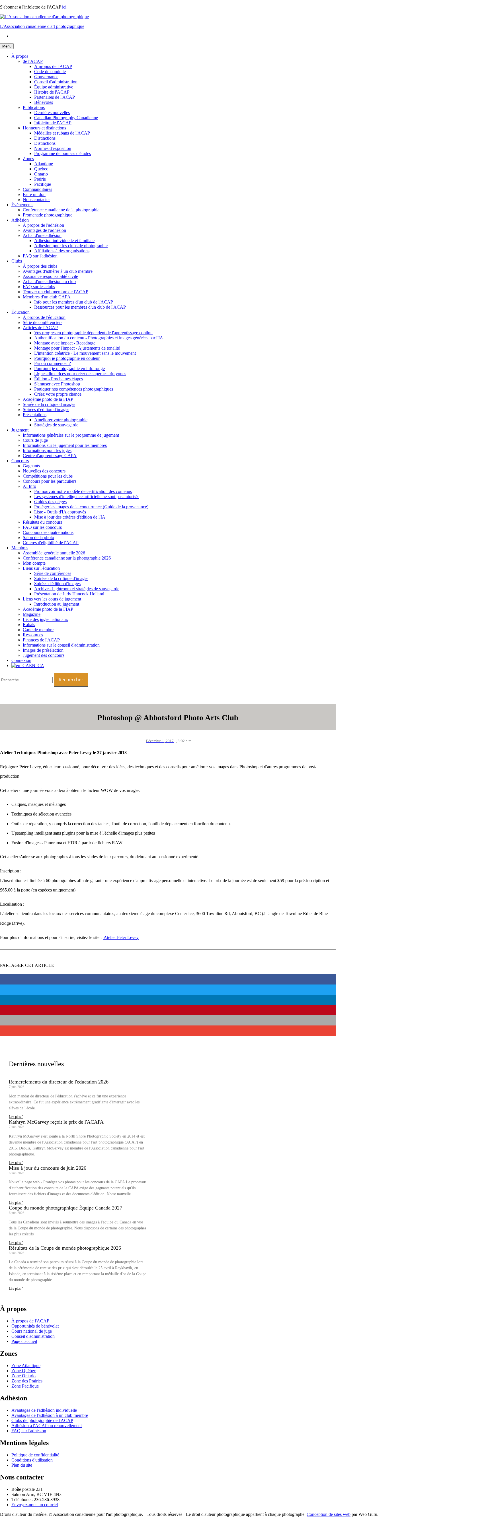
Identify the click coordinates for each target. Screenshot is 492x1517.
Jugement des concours (43, 655)
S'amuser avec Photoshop (57, 383)
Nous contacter (36, 199)
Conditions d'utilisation (32, 1460)
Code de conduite (50, 71)
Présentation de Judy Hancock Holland (69, 593)
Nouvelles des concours (44, 470)
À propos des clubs (40, 266)
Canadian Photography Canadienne (66, 117)
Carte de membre (38, 629)
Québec (41, 168)
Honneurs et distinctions (44, 127)
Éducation (20, 312)
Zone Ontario (23, 1375)
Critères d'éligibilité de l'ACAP (51, 542)
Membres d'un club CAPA (47, 296)
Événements (22, 204)
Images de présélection (43, 650)
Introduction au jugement (56, 604)
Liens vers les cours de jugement (52, 599)
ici (64, 7)
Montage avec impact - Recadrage (64, 342)
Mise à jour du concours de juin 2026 (47, 1168)
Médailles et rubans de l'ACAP (62, 133)
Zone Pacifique (25, 1386)
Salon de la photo (38, 537)
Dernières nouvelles (52, 112)
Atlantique (43, 163)
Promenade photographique (47, 214)
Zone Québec (23, 1370)
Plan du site (21, 1465)
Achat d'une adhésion (42, 235)
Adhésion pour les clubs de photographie (71, 245)
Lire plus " (16, 1117)
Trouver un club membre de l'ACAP (55, 291)
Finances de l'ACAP (41, 639)
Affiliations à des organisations (61, 250)
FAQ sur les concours (42, 527)
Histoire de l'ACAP (51, 92)
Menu (6, 46)
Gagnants (31, 465)
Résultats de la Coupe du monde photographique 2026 (65, 1248)
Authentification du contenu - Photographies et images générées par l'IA (98, 337)
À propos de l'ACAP (53, 66)
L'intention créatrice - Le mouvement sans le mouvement (85, 353)
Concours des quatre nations (48, 532)
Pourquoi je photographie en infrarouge (69, 368)
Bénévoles (43, 102)
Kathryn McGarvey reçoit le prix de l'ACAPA (56, 1122)
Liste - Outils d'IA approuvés (60, 511)
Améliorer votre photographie (60, 419)
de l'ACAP (33, 61)
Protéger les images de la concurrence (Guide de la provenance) (91, 506)
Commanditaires (37, 189)
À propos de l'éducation (44, 317)
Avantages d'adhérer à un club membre (58, 271)
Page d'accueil (24, 1341)
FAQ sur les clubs (39, 286)
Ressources (33, 634)
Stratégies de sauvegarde (56, 424)
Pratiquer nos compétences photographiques (73, 389)
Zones (28, 158)
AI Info (29, 486)
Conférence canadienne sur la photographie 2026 (67, 558)
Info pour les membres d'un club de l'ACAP (73, 302)
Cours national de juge (31, 1331)
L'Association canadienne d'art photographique (42, 26)
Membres (19, 547)
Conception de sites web (328, 1514)
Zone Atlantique (25, 1365)
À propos (19, 56)
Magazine (31, 614)
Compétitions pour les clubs (48, 476)
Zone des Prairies (26, 1380)
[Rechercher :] (27, 679)
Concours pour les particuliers (49, 481)
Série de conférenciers (42, 322)
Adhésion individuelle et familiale (64, 240)
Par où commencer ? (52, 363)
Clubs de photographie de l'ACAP (42, 1420)
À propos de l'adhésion (43, 225)
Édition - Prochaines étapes (58, 378)
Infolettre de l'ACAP (52, 122)
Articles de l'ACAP (40, 327)
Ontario (41, 174)
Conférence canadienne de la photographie (61, 209)
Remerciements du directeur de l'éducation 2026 (58, 1082)
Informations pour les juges (47, 450)
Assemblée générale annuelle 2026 (54, 552)
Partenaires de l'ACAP (54, 97)
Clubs (16, 261)
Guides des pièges (50, 501)
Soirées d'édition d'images (46, 409)
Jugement (19, 430)
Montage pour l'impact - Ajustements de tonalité (77, 348)
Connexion (21, 660)
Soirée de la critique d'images (49, 404)
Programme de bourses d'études (62, 153)
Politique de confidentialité (35, 1454)
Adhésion (20, 220)
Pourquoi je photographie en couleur (67, 358)
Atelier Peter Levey (121, 937)
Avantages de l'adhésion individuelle (44, 1410)
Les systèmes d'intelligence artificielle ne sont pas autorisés (86, 496)
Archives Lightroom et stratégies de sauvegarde (76, 588)
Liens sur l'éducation (41, 568)
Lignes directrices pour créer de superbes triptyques (80, 373)
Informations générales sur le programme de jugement (71, 435)
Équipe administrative (53, 86)
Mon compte (34, 563)
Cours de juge (35, 440)
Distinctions (45, 138)
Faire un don (34, 194)
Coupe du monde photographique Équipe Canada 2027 (65, 1208)
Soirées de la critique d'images (61, 578)
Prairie (40, 179)
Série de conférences (52, 573)
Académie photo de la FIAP (48, 399)
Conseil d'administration (55, 81)
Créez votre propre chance (57, 394)
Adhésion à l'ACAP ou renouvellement (46, 1425)
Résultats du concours (42, 522)
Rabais (29, 624)
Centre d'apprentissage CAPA (50, 455)
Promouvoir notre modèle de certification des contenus (83, 491)
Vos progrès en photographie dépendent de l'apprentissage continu (93, 332)
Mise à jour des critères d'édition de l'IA (69, 517)
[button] (168, 979)
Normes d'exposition (52, 148)
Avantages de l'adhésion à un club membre (49, 1415)
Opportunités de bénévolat (35, 1326)
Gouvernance (46, 76)
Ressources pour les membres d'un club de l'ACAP (80, 307)
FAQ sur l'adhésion (40, 255)
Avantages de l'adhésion (44, 230)
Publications (34, 107)
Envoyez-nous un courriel (34, 1504)
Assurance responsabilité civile (50, 276)
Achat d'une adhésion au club (49, 281)
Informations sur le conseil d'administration (61, 645)
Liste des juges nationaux (45, 619)
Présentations (34, 414)
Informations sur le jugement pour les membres (65, 445)
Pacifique (42, 184)
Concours (20, 460)
